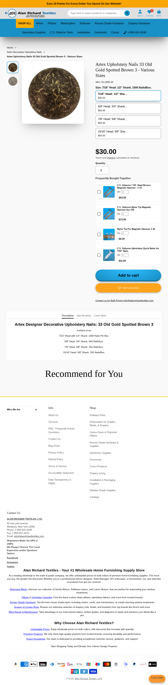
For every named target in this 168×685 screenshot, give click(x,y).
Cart (159, 13)
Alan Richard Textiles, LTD (88, 678)
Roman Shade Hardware (109, 23)
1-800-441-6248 (136, 32)
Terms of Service (57, 466)
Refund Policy (55, 459)
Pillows (52, 23)
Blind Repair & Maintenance (23, 612)
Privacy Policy (56, 452)
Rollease (85, 23)
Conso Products (98, 466)
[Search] (127, 13)
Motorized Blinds (18, 589)
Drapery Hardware (139, 23)
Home (39, 23)
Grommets (101, 32)
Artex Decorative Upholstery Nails (24, 52)
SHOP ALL (25, 23)
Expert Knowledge (35, 639)
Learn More (100, 315)
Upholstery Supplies (34, 32)
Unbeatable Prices (40, 629)
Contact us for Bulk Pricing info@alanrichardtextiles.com (124, 300)
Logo (31, 13)
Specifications (84, 315)
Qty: (119, 192)
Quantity (100, 163)
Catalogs (94, 497)
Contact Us (54, 439)
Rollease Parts (97, 415)
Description (68, 315)
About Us (53, 415)
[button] (128, 287)
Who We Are (13, 409)
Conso (115, 32)
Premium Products (33, 634)
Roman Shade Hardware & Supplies (104, 444)
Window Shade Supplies (103, 490)
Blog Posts (54, 445)
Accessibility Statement (61, 472)
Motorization (68, 23)
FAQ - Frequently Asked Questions (61, 430)
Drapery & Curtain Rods (26, 607)
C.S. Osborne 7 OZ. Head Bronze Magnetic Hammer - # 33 (133, 186)
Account (140, 13)
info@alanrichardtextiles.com (29, 536)
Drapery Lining (97, 473)
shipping (111, 157)
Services (53, 421)
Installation (83, 32)
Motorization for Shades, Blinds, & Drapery (103, 423)
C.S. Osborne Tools (61, 32)
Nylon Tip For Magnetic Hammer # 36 (136, 229)
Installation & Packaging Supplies (102, 482)
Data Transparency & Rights (59, 481)
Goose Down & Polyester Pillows (103, 434)
